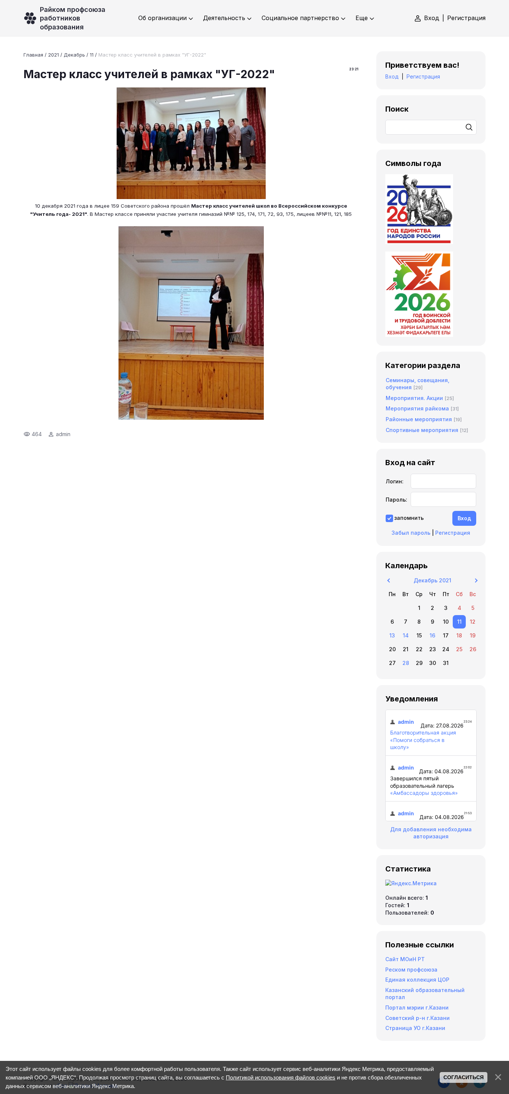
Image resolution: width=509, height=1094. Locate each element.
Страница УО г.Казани (415, 1028)
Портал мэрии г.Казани (417, 1007)
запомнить (409, 518)
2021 (53, 55)
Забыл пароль (411, 533)
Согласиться (463, 1077)
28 (405, 663)
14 (406, 635)
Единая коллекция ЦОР (417, 979)
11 (92, 55)
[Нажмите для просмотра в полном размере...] (191, 197)
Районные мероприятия (419, 419)
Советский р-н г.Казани (417, 1018)
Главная (33, 55)
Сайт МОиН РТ (405, 959)
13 (392, 635)
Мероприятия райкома (417, 408)
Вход (431, 18)
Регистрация (466, 18)
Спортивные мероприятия (422, 430)
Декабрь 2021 (432, 580)
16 (432, 635)
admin (63, 434)
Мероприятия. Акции (414, 398)
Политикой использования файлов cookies (280, 1077)
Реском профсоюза (411, 969)
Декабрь (74, 55)
